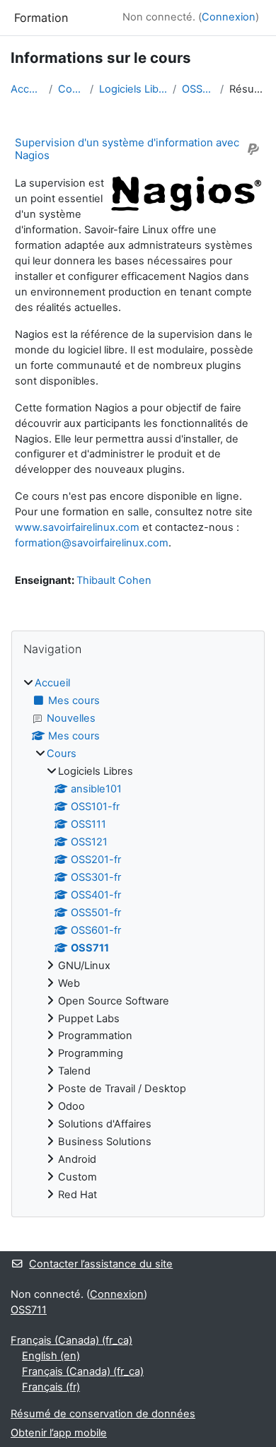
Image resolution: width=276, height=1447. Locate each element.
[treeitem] (138, 939)
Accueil (27, 89)
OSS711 (198, 89)
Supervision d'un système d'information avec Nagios (127, 149)
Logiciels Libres (133, 89)
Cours (71, 89)
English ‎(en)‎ (51, 1355)
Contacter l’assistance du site (101, 1264)
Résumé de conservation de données (103, 1413)
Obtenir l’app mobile (59, 1433)
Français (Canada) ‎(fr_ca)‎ (71, 1340)
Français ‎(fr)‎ (51, 1387)
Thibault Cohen (113, 580)
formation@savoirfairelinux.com (91, 543)
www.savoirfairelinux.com (77, 527)
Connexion (228, 17)
